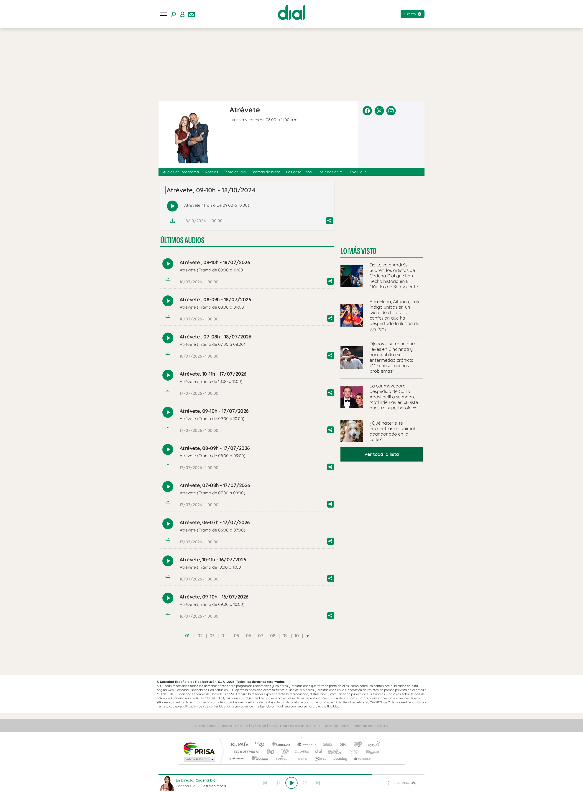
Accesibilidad (278, 726)
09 (285, 635)
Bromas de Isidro (265, 172)
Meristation (362, 758)
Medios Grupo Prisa (199, 759)
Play (291, 783)
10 (296, 635)
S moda (320, 758)
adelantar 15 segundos (305, 783)
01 (187, 635)
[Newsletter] (191, 14)
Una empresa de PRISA (199, 748)
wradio (284, 751)
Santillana (282, 745)
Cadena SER (326, 745)
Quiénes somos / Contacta (213, 726)
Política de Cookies (336, 726)
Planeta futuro (352, 751)
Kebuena (368, 751)
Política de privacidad (305, 726)
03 (212, 635)
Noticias (211, 172)
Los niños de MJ (331, 172)
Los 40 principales (261, 745)
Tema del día (235, 172)
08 (273, 635)
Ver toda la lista (381, 454)
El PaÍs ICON (301, 758)
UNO (271, 751)
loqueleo (340, 758)
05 (236, 635)
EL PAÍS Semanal (335, 751)
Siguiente (318, 783)
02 (200, 635)
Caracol (373, 745)
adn (355, 745)
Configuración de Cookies (370, 726)
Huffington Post (245, 751)
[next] (308, 636)
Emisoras (241, 726)
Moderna (259, 758)
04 (224, 635)
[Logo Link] (291, 12)
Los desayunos (299, 172)
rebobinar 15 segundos (278, 783)
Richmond (237, 758)
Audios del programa (181, 172)
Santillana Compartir (306, 745)
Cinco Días (301, 751)
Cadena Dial (318, 751)
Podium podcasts (281, 758)
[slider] (291, 774)
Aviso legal (258, 726)
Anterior (265, 783)
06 (248, 635)
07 (260, 635)
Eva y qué (358, 172)
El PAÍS (239, 745)
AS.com (341, 745)
